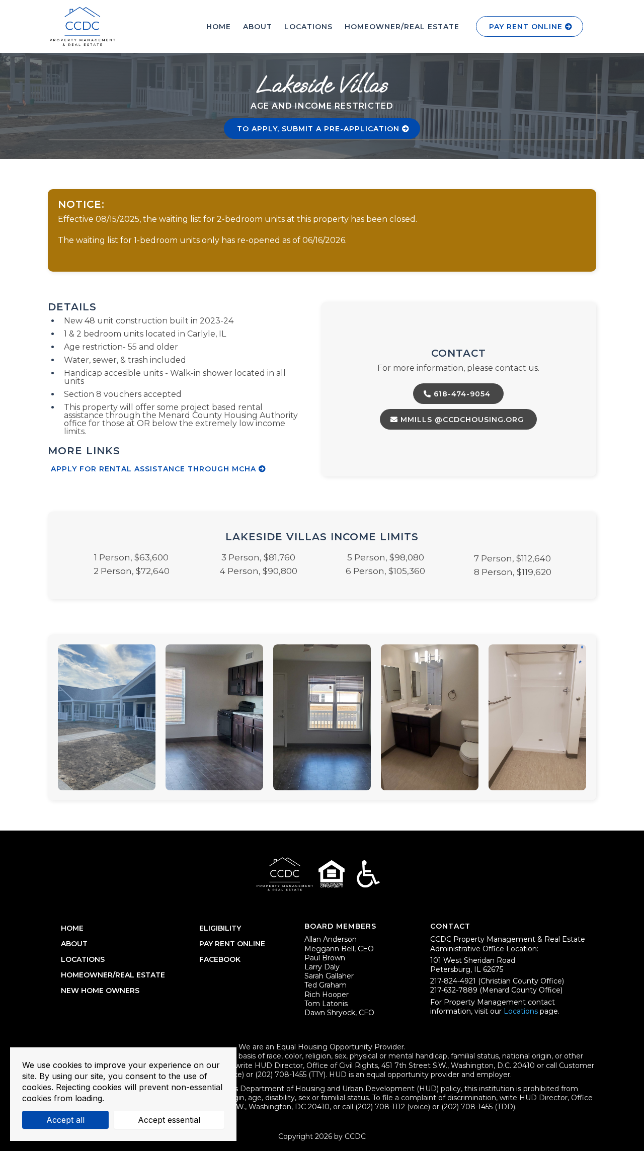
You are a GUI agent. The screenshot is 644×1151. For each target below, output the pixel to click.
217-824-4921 (454, 980)
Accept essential (169, 1120)
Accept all (65, 1120)
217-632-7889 (453, 990)
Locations (521, 1011)
